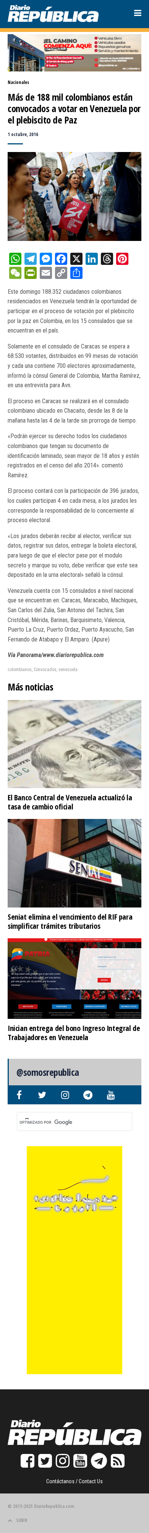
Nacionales (18, 82)
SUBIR (21, 1520)
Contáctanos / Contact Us (74, 1481)
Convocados (45, 669)
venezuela (68, 669)
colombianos (20, 669)
